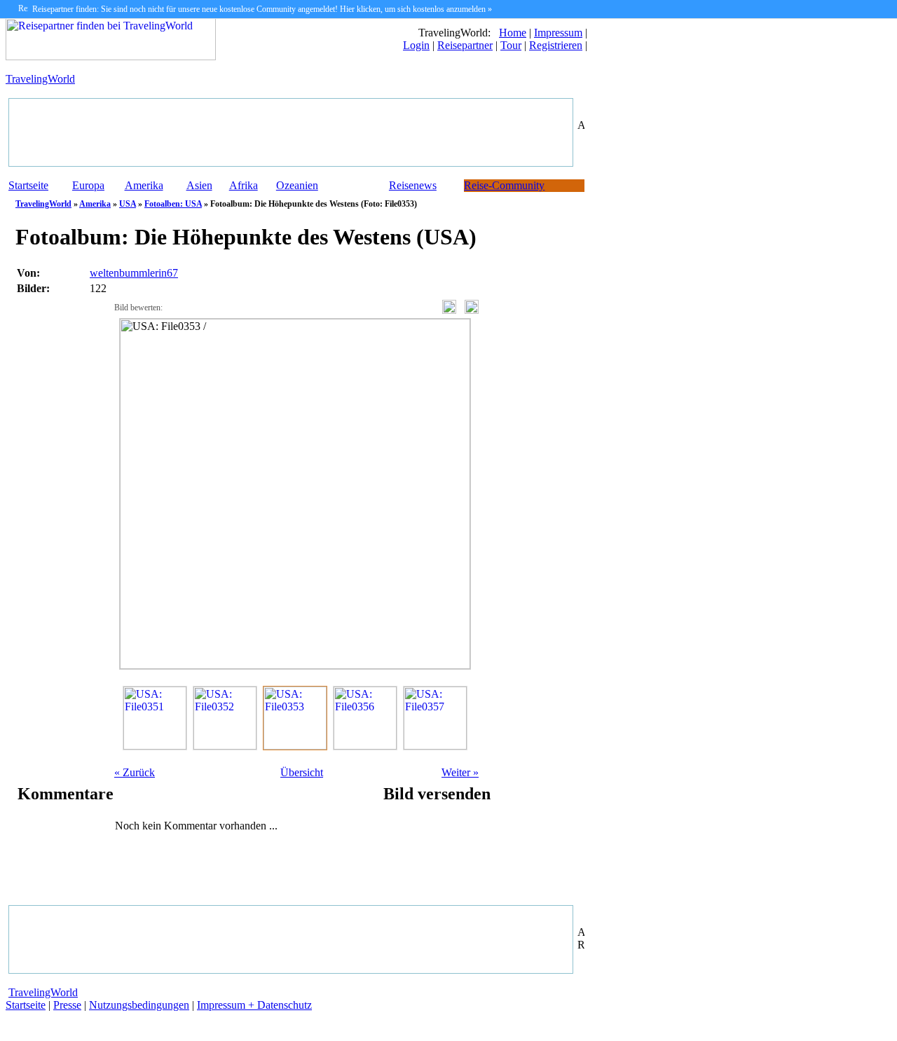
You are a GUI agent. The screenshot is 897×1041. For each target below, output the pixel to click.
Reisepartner (465, 45)
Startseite (28, 185)
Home (512, 33)
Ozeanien (297, 185)
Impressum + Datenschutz (254, 1005)
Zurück (134, 772)
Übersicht (301, 772)
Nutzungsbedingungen (139, 1005)
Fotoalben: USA (173, 204)
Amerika (144, 185)
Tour (510, 45)
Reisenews (413, 185)
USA (127, 204)
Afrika (243, 185)
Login (416, 45)
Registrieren (555, 45)
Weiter (460, 772)
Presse (67, 1005)
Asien (199, 185)
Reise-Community (504, 185)
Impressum (558, 33)
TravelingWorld (40, 79)
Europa (88, 185)
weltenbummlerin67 (134, 273)
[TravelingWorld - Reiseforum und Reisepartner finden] (111, 56)
